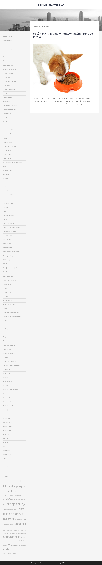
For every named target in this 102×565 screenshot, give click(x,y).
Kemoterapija (7, 154)
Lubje (5, 199)
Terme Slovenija (51, 4)
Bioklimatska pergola (9, 49)
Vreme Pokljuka (8, 426)
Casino (5, 61)
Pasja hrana (7, 284)
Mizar (5, 211)
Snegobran (6, 369)
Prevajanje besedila (9, 304)
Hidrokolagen (7, 126)
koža (9, 499)
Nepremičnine (7, 247)
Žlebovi (5, 467)
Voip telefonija (7, 422)
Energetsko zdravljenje (10, 105)
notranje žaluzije (15, 504)
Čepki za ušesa (8, 65)
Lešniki (5, 183)
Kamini (5, 138)
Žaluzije (5, 438)
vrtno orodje (20, 550)
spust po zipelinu (9, 540)
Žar (4, 446)
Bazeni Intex (7, 45)
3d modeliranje (8, 40)
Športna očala (7, 373)
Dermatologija (7, 77)
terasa (11, 544)
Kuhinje (5, 178)
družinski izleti (17, 492)
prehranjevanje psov (8, 527)
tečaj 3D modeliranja (21, 545)
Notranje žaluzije (8, 256)
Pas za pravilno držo (9, 280)
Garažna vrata (7, 113)
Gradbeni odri (7, 122)
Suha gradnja (7, 381)
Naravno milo (7, 239)
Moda (5, 219)
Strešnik (5, 377)
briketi (4, 492)
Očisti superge (7, 264)
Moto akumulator (8, 223)
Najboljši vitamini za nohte (11, 227)
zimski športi (9, 553)
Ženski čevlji (7, 454)
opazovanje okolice (13, 509)
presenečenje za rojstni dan (17, 530)
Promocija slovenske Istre (11, 312)
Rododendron (7, 349)
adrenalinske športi (15, 482)
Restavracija (7, 341)
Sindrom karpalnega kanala (12, 365)
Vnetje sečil (6, 418)
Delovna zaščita (8, 73)
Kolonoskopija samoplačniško (12, 162)
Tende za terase (8, 398)
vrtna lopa (14, 550)
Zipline (5, 458)
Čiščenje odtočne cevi (10, 69)
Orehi (5, 272)
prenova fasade (17, 527)
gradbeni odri (6, 495)
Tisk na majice (7, 402)
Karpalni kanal (7, 142)
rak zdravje (12, 533)
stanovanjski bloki (18, 540)
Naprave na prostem (9, 231)
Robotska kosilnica (9, 345)
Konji (4, 166)
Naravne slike (7, 235)
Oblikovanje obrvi (8, 260)
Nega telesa (7, 243)
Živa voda (6, 463)
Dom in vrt (6, 85)
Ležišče (5, 187)
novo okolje (6, 509)
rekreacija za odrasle (21, 533)
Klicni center (7, 158)
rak (25, 530)
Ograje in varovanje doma (11, 268)
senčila (15, 536)
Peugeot (5, 288)
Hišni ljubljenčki (8, 130)
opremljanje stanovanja (14, 513)
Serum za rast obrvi (9, 361)
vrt (10, 550)
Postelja (5, 296)
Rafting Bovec (7, 329)
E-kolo (5, 93)
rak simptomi (6, 533)
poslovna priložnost (11, 524)
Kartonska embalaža (9, 146)
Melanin (5, 207)
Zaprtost (5, 442)
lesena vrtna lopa (16, 499)
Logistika (6, 191)
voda (6, 549)
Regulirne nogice (8, 337)
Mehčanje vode (8, 203)
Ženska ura (6, 450)
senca (7, 536)
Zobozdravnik (7, 471)
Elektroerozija (7, 97)
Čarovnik (6, 57)
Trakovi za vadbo (8, 406)
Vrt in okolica (7, 430)
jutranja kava (13, 495)
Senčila (5, 357)
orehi (10, 518)
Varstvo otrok (7, 414)
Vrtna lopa (6, 434)
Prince (5, 308)
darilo (9, 491)
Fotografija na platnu (9, 109)
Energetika (6, 101)
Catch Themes (66, 563)
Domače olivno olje (9, 89)
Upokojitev (6, 410)
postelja (21, 523)
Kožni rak (6, 174)
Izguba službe (7, 134)
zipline (14, 553)
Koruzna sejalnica (8, 170)
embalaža (23, 492)
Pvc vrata (6, 325)
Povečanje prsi (7, 300)
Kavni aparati (7, 150)
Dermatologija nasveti (10, 81)
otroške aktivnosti (18, 519)
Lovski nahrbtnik (8, 195)
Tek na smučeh (8, 394)
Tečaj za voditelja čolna (10, 389)
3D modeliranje (6, 482)
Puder (5, 320)
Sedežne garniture (9, 353)
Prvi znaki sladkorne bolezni (12, 316)
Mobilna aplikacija (8, 215)
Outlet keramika (8, 276)
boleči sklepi (7, 53)
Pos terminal (7, 292)
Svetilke (5, 385)
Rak (4, 333)
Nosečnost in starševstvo (11, 251)
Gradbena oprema (9, 118)
